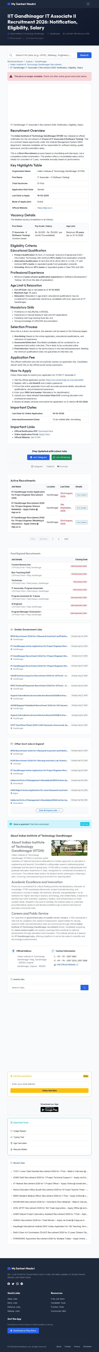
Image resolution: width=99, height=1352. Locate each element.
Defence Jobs (13, 1307)
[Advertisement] (49, 103)
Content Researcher (21, 564)
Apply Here (44, 434)
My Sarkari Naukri (23, 4)
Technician (16, 580)
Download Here (45, 431)
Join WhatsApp (63, 457)
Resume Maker (20, 1149)
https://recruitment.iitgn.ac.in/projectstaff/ (64, 380)
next (66, 539)
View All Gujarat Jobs (48, 810)
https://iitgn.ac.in (44, 208)
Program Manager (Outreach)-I (26, 612)
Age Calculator (20, 1143)
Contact (68, 1346)
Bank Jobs (12, 1303)
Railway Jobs (13, 1311)
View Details (81, 495)
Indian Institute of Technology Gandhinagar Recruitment (36, 64)
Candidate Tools (58, 1303)
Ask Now (84, 824)
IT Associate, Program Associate (27, 588)
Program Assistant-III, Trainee (25, 596)
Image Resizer (19, 1131)
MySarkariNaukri (15, 61)
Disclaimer (87, 1346)
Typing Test (18, 1137)
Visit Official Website (66, 964)
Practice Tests (57, 1307)
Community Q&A (58, 1311)
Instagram (38, 466)
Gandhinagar (41, 61)
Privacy (77, 1346)
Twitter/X (50, 466)
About (59, 1346)
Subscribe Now (49, 1090)
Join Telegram (40, 457)
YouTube (64, 466)
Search (84, 55)
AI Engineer (16, 604)
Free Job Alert (57, 1299)
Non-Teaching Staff (20, 572)
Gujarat (29, 61)
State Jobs (12, 1299)
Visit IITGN (35, 437)
